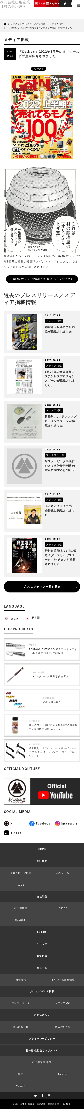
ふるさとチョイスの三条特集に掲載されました (60, 510)
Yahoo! (20, 1086)
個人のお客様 (21, 1026)
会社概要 (42, 861)
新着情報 (21, 979)
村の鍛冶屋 (38, 672)
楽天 (20, 1074)
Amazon (63, 1074)
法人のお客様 (63, 1026)
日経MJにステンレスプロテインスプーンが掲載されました (61, 421)
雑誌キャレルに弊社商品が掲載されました (60, 329)
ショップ (42, 944)
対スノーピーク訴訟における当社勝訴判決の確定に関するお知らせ (60, 466)
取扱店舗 (42, 956)
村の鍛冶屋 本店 (41, 1062)
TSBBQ (32, 645)
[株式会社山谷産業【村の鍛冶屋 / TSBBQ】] (17, 6)
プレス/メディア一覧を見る (42, 586)
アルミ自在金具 (52, 701)
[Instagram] (49, 1095)
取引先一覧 (63, 872)
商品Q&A (20, 920)
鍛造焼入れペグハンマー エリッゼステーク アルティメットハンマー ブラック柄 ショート (53, 752)
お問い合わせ (42, 1015)
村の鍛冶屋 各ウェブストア (42, 1050)
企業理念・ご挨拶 (20, 872)
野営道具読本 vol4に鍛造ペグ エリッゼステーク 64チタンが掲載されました (60, 557)
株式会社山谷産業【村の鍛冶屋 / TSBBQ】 (49, 1104)
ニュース (42, 968)
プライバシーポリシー (42, 1038)
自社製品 (42, 896)
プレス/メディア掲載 (42, 991)
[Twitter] (65, 3)
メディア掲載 (56, 24)
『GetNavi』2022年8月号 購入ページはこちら (42, 279)
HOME (42, 849)
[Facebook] (71, 3)
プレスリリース (21, 1003)
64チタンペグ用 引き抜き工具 (51, 676)
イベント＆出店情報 (63, 979)
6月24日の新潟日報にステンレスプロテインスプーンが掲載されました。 (60, 378)
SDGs (20, 884)
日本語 (36, 617)
